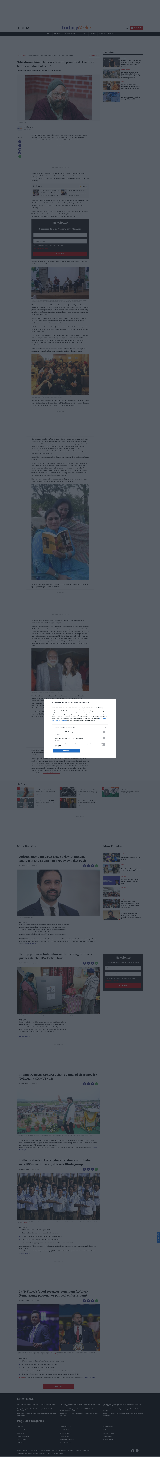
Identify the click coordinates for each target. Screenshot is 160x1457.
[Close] (112, 702)
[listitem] (80, 728)
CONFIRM (66, 751)
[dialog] (80, 728)
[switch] (103, 732)
